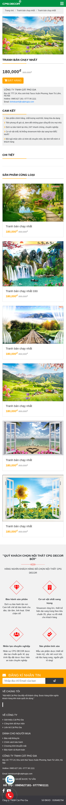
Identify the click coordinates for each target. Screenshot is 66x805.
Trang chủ (9, 10)
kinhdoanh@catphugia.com (22, 102)
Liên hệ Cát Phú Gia (13, 727)
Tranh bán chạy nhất (26, 10)
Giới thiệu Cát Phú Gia (14, 720)
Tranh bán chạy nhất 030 (22, 291)
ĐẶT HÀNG (14, 80)
